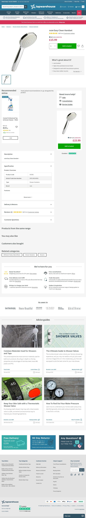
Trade (82, 1)
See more (58, 289)
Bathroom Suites (50, 12)
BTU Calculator (56, 473)
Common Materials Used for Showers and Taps (20, 352)
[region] (28, 121)
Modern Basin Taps (23, 480)
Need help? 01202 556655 (15, 1)
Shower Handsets (33, 26)
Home (3, 26)
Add (13, 138)
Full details (76, 71)
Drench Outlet (39, 480)
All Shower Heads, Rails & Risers (12, 255)
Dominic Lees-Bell (51, 369)
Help (64, 97)
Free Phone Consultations (59, 464)
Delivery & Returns (11, 204)
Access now (77, 281)
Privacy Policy (66, 505)
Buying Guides (67, 104)
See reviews (33, 273)
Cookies (74, 505)
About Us (38, 477)
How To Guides (77, 420)
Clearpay (55, 488)
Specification (9, 166)
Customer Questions (11, 220)
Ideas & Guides (68, 1)
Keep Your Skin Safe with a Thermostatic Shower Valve (21, 404)
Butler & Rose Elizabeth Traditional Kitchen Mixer (8, 464)
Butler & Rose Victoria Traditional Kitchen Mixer (8, 469)
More (73, 273)
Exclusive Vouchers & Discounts (58, 477)
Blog (54, 467)
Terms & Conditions (56, 505)
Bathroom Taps (26, 12)
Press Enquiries (57, 491)
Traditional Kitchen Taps (25, 464)
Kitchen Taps (9, 12)
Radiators (58, 13)
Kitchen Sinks (17, 12)
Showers (33, 13)
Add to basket (69, 46)
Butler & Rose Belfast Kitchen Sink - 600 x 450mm (8, 485)
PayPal (54, 481)
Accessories (66, 13)
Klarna (54, 485)
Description (8, 154)
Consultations (67, 101)
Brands (74, 13)
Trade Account (39, 473)
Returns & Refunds (41, 470)
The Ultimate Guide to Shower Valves (62, 351)
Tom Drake (7, 369)
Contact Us (39, 483)
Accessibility (80, 505)
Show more (27, 197)
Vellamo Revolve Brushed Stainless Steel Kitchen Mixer (8, 479)
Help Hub (76, 1)
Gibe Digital (81, 509)
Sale (79, 13)
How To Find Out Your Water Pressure (62, 403)
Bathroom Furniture (41, 12)
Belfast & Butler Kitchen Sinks (25, 471)
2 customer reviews (69, 33)
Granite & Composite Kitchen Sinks (24, 475)
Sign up (82, 469)
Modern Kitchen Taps (24, 467)
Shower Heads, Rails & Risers (20, 26)
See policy (18, 281)
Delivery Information (41, 467)
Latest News (35, 370)
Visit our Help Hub (6, 508)
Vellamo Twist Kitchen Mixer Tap (7, 474)
